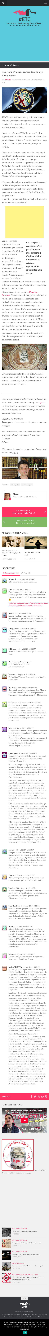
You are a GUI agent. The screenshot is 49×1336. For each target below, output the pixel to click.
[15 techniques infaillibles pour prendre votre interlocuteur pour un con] (6, 1278)
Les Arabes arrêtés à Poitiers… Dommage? (27, 1266)
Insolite (24, 485)
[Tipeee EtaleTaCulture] (18, 1170)
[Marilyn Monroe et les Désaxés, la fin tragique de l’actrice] (13, 541)
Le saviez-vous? (18, 1263)
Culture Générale (10, 65)
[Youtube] (42, 1096)
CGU (29, 1319)
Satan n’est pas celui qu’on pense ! (24, 1231)
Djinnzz (8, 80)
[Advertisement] (24, 46)
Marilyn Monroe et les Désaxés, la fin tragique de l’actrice (11, 552)
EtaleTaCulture (26, 1314)
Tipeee (41, 402)
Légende (30, 485)
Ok (25, 1333)
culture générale (15, 485)
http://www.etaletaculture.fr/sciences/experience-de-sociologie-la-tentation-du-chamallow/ (29, 604)
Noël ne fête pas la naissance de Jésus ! (26, 1254)
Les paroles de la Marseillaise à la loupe (26, 1243)
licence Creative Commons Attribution (32, 1317)
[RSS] (38, 1096)
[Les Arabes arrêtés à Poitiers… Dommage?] (6, 1266)
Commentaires (11, 573)
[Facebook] (31, 1096)
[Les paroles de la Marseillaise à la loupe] (6, 1243)
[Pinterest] (46, 1096)
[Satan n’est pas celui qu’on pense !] (6, 1232)
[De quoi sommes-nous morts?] (35, 542)
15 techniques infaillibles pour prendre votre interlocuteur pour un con (28, 1278)
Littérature (33, 1275)
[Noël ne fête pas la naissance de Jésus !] (6, 1255)
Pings (27, 573)
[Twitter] (35, 1096)
